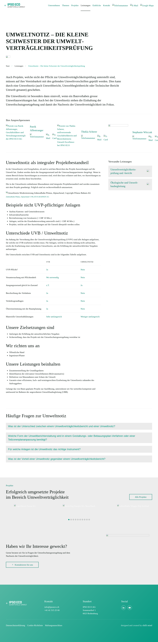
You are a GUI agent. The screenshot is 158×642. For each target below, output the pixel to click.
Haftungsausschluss (53, 625)
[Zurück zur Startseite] (15, 5)
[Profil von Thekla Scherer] (67, 135)
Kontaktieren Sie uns (24, 565)
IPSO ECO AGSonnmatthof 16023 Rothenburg (90, 610)
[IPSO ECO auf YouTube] (129, 607)
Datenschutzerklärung (15, 625)
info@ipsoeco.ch (51, 607)
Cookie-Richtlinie (35, 625)
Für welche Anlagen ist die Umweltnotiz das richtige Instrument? (44, 449)
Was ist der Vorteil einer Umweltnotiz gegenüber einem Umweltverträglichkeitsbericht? (56, 458)
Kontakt (106, 5)
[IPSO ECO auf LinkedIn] (123, 607)
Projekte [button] (75, 5)
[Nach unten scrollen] (8, 57)
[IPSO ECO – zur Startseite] (17, 603)
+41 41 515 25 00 (52, 610)
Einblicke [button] (97, 5)
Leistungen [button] (85, 5)
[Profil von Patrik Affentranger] (16, 132)
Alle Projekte (140, 497)
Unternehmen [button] (54, 5)
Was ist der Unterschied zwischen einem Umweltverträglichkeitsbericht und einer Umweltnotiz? (61, 426)
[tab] (68, 519)
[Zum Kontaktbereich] (127, 555)
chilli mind (147, 625)
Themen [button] (65, 5)
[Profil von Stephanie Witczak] (118, 136)
